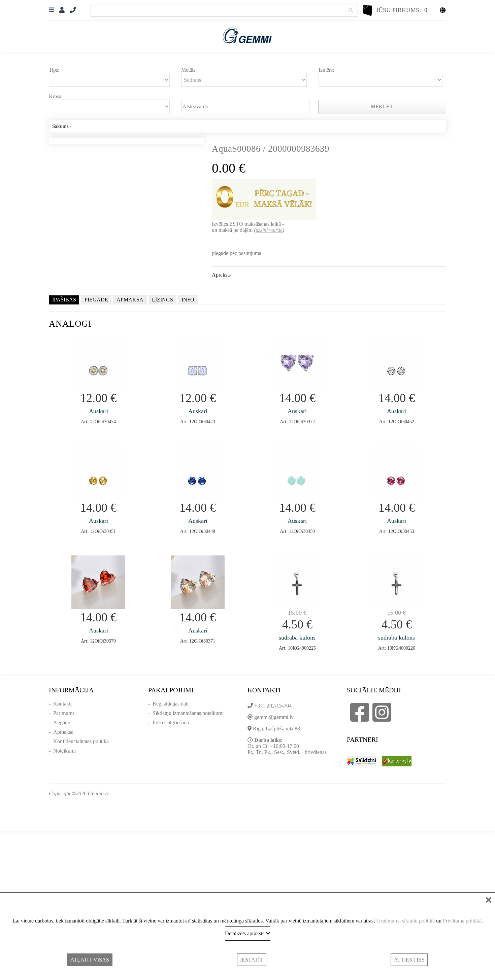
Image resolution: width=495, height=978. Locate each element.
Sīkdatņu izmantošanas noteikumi (188, 713)
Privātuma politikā (462, 920)
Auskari (98, 411)
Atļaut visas (89, 960)
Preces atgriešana (171, 722)
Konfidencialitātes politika (81, 741)
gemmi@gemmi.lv (274, 717)
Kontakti (62, 704)
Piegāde (61, 722)
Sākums (60, 126)
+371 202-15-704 (273, 706)
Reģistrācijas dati (171, 704)
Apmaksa (63, 732)
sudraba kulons (297, 637)
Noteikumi (64, 751)
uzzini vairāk (269, 230)
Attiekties (409, 960)
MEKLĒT (382, 106)
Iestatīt (251, 960)
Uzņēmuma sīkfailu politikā (405, 920)
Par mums (63, 713)
